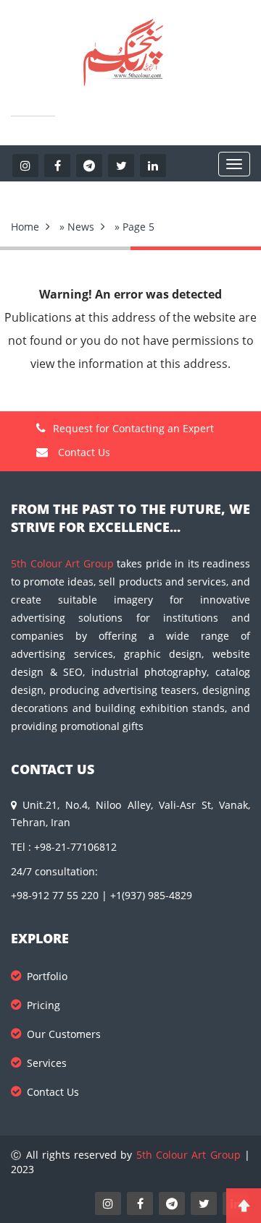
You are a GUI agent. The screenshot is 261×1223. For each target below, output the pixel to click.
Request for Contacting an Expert (133, 428)
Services (47, 1063)
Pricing (43, 1005)
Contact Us (82, 452)
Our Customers (64, 1034)
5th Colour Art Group (62, 563)
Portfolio (47, 976)
